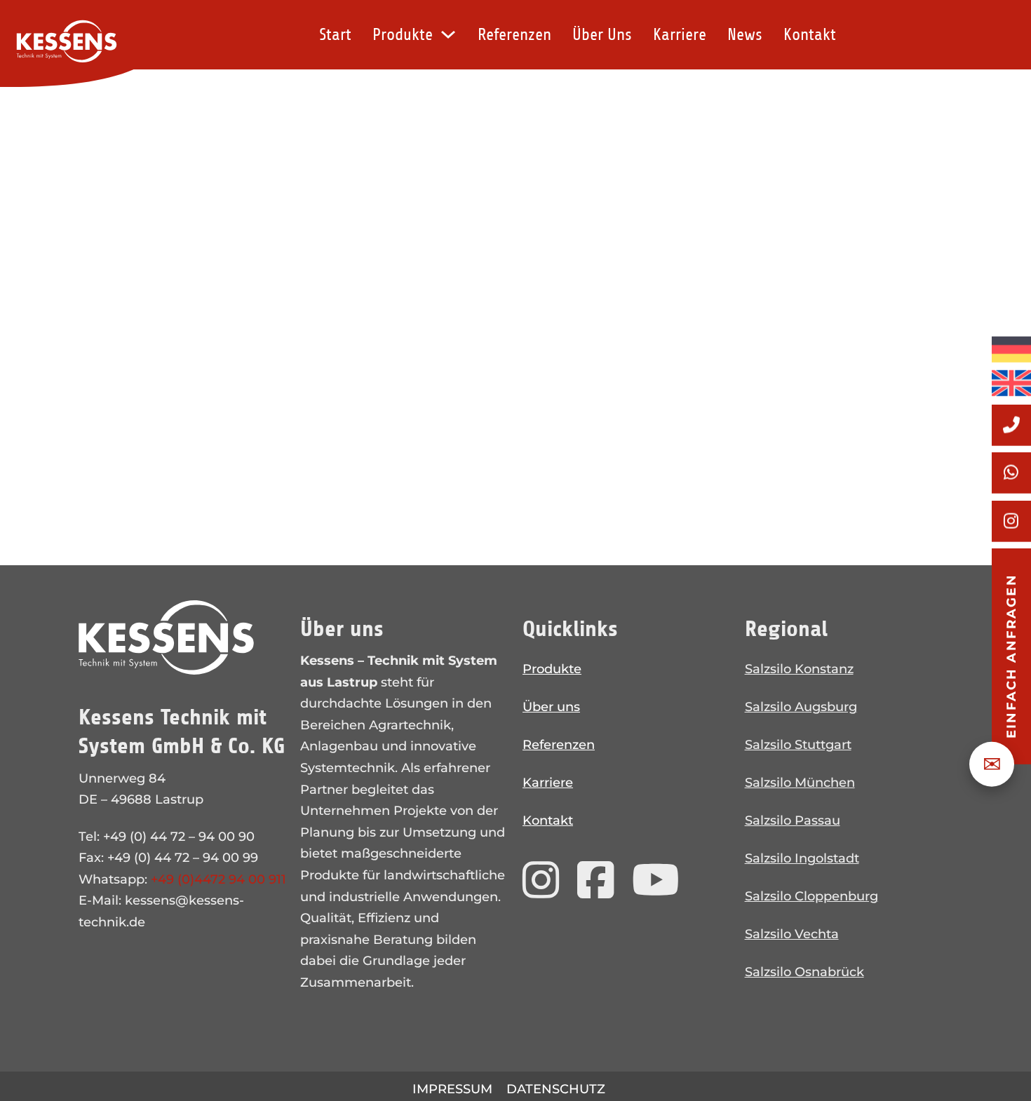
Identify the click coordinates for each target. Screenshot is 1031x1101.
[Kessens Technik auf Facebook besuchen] (595, 881)
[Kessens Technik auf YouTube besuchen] (656, 881)
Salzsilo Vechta (792, 934)
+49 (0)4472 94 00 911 (218, 879)
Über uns (551, 707)
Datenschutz (555, 1089)
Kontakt (809, 34)
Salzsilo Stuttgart (798, 744)
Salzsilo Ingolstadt (802, 858)
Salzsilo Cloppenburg (811, 896)
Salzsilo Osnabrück (804, 972)
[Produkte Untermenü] (448, 34)
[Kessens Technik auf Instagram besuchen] (541, 881)
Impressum (452, 1089)
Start (335, 34)
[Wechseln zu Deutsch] (1011, 350)
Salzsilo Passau (792, 820)
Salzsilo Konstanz (799, 669)
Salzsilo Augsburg (801, 707)
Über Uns (602, 34)
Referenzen (514, 34)
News (744, 34)
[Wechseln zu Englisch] (1011, 380)
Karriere (679, 34)
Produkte (402, 34)
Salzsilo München (800, 782)
